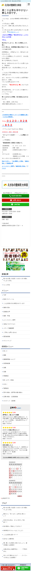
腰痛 (4, 355)
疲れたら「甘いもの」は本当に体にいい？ (14, 515)
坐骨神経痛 (6, 363)
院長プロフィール (8, 299)
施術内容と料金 (20, 166)
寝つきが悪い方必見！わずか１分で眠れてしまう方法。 (15, 279)
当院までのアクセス (9, 324)
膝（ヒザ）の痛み (8, 380)
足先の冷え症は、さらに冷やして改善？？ (14, 521)
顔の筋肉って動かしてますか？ (12, 526)
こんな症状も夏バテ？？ (10, 534)
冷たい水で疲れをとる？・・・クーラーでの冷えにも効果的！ (15, 556)
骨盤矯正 (6, 376)
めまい (5, 384)
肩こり (5, 351)
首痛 (4, 371)
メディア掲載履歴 (8, 328)
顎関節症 (6, 388)
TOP (4, 295)
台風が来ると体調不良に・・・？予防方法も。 (15, 550)
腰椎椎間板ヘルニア (9, 359)
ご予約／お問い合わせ (10, 332)
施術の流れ (6, 307)
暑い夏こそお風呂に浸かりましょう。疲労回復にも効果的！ (15, 544)
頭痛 (4, 367)
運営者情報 (6, 336)
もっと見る (6, 284)
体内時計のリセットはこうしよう (13, 530)
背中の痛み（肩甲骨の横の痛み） (13, 392)
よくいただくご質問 (8, 166)
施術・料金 (6, 315)
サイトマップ (7, 340)
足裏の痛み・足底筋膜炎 (10, 396)
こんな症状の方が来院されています (14, 303)
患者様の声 (10, 163)
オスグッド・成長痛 (9, 400)
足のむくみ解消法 (8, 538)
